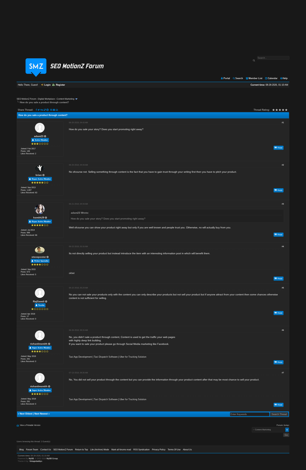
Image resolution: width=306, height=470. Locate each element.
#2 (283, 165)
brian (39, 175)
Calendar (272, 78)
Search (239, 78)
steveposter (39, 256)
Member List (255, 78)
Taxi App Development (80, 356)
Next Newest (41, 413)
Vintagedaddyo (35, 461)
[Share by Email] (54, 110)
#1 (283, 122)
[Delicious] (45, 110)
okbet (72, 273)
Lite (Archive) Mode (99, 449)
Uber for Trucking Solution (133, 356)
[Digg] (41, 110)
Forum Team (32, 449)
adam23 (38, 136)
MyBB (31, 458)
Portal (226, 78)
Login (47, 85)
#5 (283, 288)
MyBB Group (52, 458)
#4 (283, 246)
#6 (283, 330)
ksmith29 (38, 217)
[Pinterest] (51, 110)
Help (285, 78)
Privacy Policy (158, 449)
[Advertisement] (153, 26)
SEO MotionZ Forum (26, 99)
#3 (283, 204)
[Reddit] (47, 110)
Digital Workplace (46, 99)
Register (60, 85)
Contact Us (45, 449)
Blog (21, 449)
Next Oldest (26, 413)
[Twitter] (39, 110)
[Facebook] (36, 110)
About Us (187, 449)
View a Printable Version (30, 425)
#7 (283, 373)
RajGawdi (38, 301)
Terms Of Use (174, 449)
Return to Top (81, 449)
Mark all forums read (121, 449)
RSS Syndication (141, 449)
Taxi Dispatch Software (106, 356)
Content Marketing (65, 99)
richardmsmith (38, 343)
